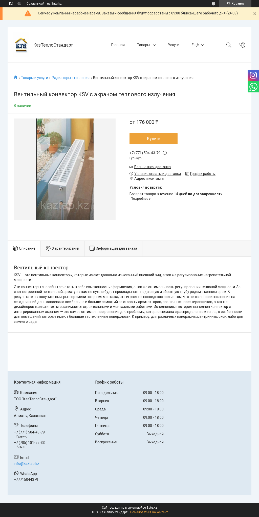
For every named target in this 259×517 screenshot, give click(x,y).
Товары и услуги (34, 78)
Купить (153, 138)
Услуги (173, 45)
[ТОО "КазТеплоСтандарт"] (21, 44)
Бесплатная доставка (152, 167)
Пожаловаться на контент (149, 512)
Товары (143, 45)
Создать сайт (36, 3)
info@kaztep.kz (26, 464)
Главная (118, 45)
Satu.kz (152, 507)
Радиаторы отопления (71, 78)
